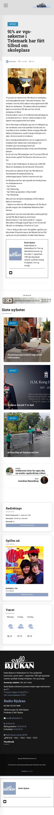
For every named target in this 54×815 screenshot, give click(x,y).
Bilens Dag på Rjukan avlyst (23, 452)
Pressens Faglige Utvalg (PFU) (15, 692)
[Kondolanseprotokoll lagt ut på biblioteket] (27, 339)
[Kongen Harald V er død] (27, 387)
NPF (7, 689)
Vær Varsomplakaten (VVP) (15, 695)
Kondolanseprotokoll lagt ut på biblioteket (25, 356)
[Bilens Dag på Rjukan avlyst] (27, 434)
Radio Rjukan (12, 61)
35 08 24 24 (21, 727)
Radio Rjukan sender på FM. (16, 735)
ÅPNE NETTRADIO (27, 594)
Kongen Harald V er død (21, 405)
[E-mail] (10, 273)
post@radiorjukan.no (14, 718)
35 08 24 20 (10, 724)
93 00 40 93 (18, 729)
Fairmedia (30, 771)
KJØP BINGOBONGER (27, 525)
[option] (27, 81)
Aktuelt (13, 24)
